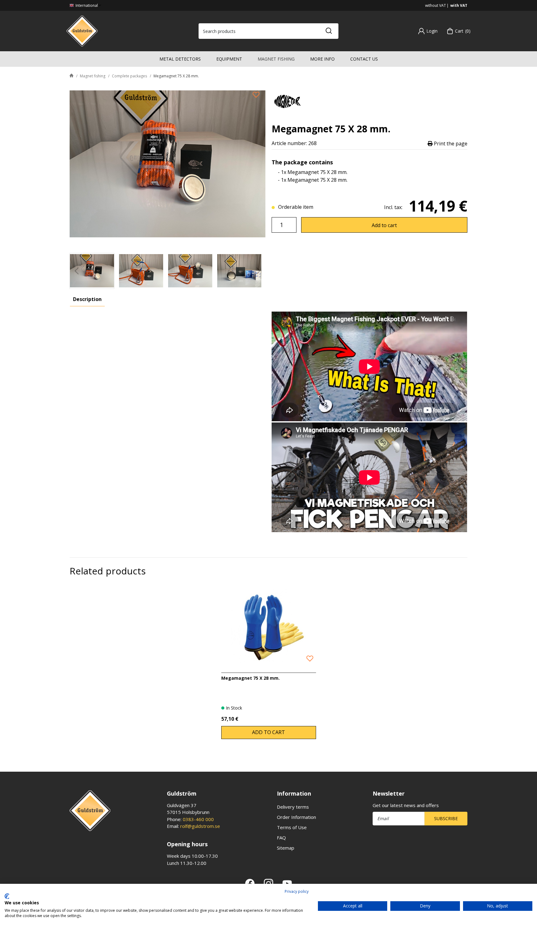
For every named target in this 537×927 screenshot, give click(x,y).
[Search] (328, 31)
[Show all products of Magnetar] (287, 100)
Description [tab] (87, 299)
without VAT (435, 5)
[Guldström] (82, 30)
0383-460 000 (198, 819)
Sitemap (285, 848)
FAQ (281, 837)
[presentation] (92, 271)
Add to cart (384, 225)
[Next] (258, 271)
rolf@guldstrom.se (200, 826)
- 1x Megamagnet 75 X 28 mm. (312, 172)
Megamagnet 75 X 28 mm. (250, 678)
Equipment (229, 59)
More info (322, 59)
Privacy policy (297, 891)
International (86, 5)
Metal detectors (180, 59)
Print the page (450, 143)
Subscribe (446, 818)
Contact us (364, 59)
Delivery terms (293, 807)
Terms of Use (292, 827)
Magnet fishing (276, 59)
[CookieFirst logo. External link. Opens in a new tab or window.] (7, 896)
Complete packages (129, 76)
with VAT (458, 5)
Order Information (296, 817)
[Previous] (77, 271)
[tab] (92, 271)
